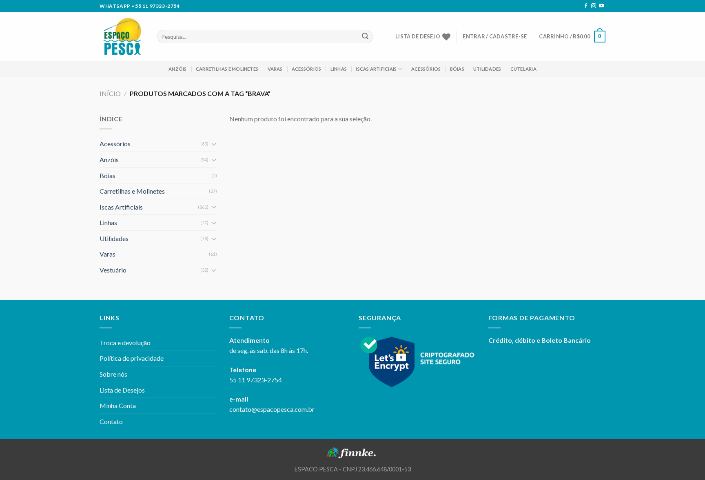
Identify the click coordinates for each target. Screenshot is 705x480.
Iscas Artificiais (376, 68)
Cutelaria (523, 68)
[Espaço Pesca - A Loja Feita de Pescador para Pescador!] (122, 36)
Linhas (338, 68)
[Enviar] (365, 37)
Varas (275, 68)
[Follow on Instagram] (593, 6)
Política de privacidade (132, 358)
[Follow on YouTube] (601, 6)
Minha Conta (118, 405)
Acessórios (306, 68)
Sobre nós (113, 374)
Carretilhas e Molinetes (227, 68)
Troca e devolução (125, 342)
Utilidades (487, 68)
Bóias (457, 68)
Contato (111, 421)
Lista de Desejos (122, 390)
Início (110, 93)
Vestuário (113, 270)
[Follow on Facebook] (585, 6)
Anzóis (177, 68)
